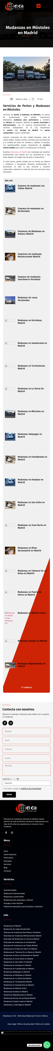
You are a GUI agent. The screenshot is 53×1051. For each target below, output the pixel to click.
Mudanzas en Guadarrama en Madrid (32, 344)
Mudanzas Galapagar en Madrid (30, 435)
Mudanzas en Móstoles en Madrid (31, 412)
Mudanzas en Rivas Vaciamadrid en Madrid (29, 549)
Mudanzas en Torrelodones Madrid (31, 367)
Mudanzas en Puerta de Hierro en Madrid (30, 593)
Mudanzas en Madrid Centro (32, 613)
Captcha (6, 779)
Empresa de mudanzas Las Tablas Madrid (31, 187)
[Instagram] (10, 723)
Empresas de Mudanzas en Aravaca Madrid (31, 232)
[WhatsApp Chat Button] (47, 1045)
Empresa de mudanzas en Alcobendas (31, 210)
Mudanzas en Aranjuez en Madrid (30, 481)
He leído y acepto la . (23, 789)
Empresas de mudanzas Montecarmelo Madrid (30, 255)
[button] (38, 6)
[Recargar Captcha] (18, 779)
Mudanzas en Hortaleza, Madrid (30, 321)
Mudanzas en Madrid (19, 152)
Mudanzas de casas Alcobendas (27, 299)
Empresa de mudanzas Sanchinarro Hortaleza (29, 278)
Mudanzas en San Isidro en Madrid (31, 503)
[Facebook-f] (4, 723)
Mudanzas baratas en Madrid (32, 641)
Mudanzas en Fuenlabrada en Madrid (32, 458)
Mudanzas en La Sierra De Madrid (31, 390)
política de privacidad (31, 788)
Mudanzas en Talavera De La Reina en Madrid (32, 572)
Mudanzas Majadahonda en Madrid (31, 665)
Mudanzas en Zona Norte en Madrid (32, 526)
